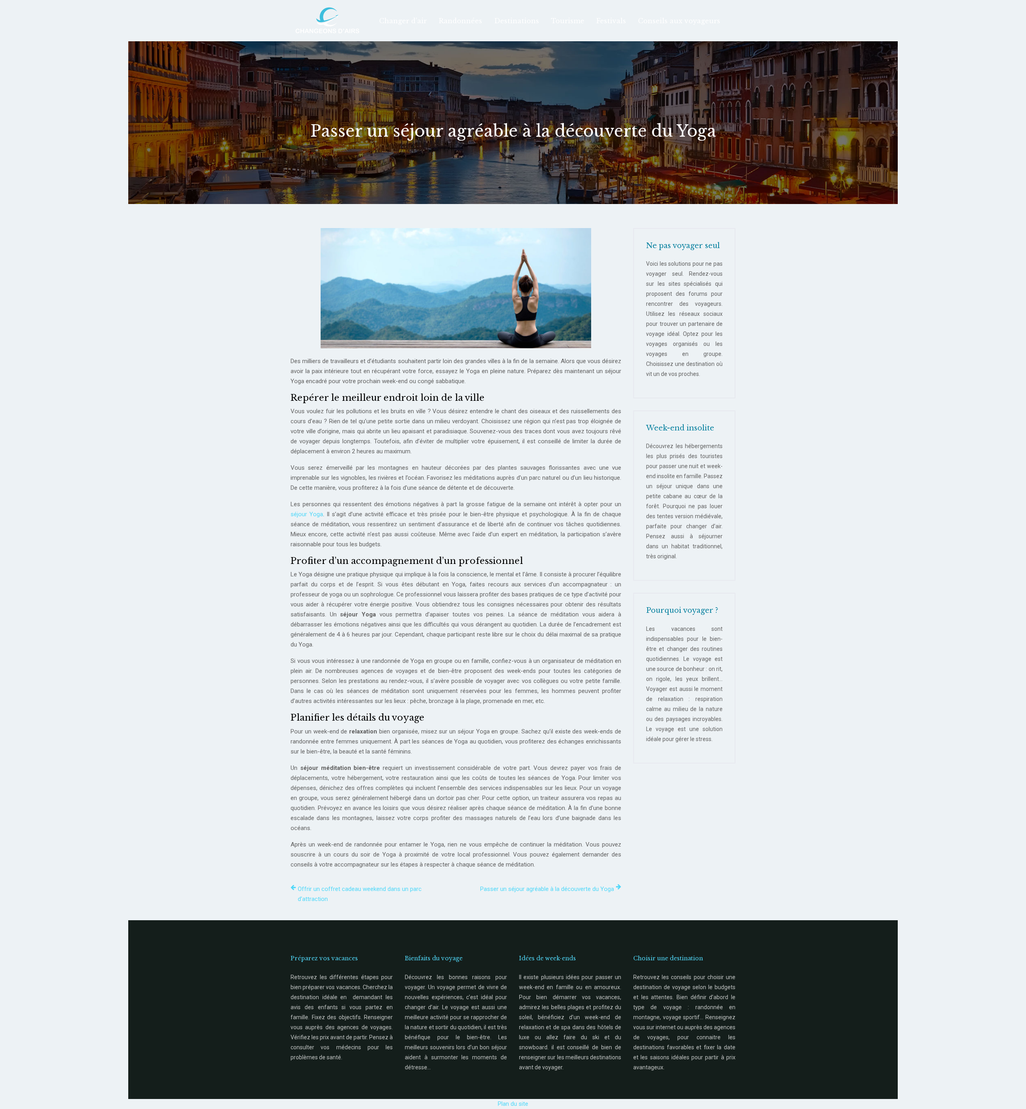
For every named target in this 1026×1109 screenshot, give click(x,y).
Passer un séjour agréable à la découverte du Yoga (547, 889)
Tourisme (567, 21)
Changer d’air (403, 21)
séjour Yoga (307, 514)
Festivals (611, 21)
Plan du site (513, 1103)
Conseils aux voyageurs (679, 21)
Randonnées (460, 21)
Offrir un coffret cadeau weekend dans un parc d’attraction (360, 894)
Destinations (516, 21)
